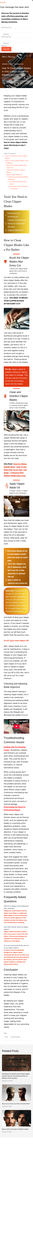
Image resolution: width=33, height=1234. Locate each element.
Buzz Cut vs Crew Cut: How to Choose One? (16, 1103)
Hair (22, 64)
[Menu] (30, 56)
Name (6, 27)
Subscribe (6, 49)
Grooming (17, 64)
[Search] (27, 56)
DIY (6, 1037)
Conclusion (14, 189)
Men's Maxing (8, 56)
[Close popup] (32, 0)
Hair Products (15, 1037)
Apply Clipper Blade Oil (14, 174)
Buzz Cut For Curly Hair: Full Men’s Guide (15, 1129)
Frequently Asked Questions (18, 186)
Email (6, 36)
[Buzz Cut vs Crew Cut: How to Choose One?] (16, 1092)
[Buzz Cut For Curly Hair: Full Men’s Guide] (16, 1118)
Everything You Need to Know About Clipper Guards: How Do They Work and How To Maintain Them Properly (16, 1076)
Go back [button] (3, 2)
